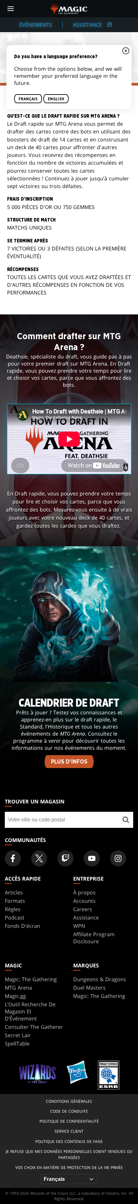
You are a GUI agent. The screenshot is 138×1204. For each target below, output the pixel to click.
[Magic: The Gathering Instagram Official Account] (118, 858)
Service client (69, 1131)
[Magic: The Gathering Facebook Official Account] (13, 858)
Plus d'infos (69, 762)
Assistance (86, 917)
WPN (79, 925)
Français (28, 99)
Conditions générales (69, 1101)
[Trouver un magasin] (125, 820)
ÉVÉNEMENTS (35, 24)
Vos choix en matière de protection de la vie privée (69, 1167)
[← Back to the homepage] (69, 8)
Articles (14, 892)
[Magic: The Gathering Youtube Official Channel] (92, 858)
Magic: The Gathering (31, 979)
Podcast (14, 917)
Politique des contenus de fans (69, 1141)
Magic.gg (15, 996)
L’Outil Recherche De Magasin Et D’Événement (30, 1011)
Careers (82, 909)
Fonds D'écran (22, 925)
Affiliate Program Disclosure (94, 938)
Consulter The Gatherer (34, 1026)
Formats (15, 900)
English (56, 99)
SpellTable (17, 1043)
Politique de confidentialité (69, 1121)
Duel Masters (89, 987)
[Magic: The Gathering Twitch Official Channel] (65, 858)
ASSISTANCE (88, 24)
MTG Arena (18, 987)
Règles (13, 909)
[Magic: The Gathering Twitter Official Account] (39, 858)
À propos (84, 892)
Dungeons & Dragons (99, 979)
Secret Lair (18, 1035)
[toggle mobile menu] (10, 9)
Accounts (84, 900)
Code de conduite (69, 1111)
